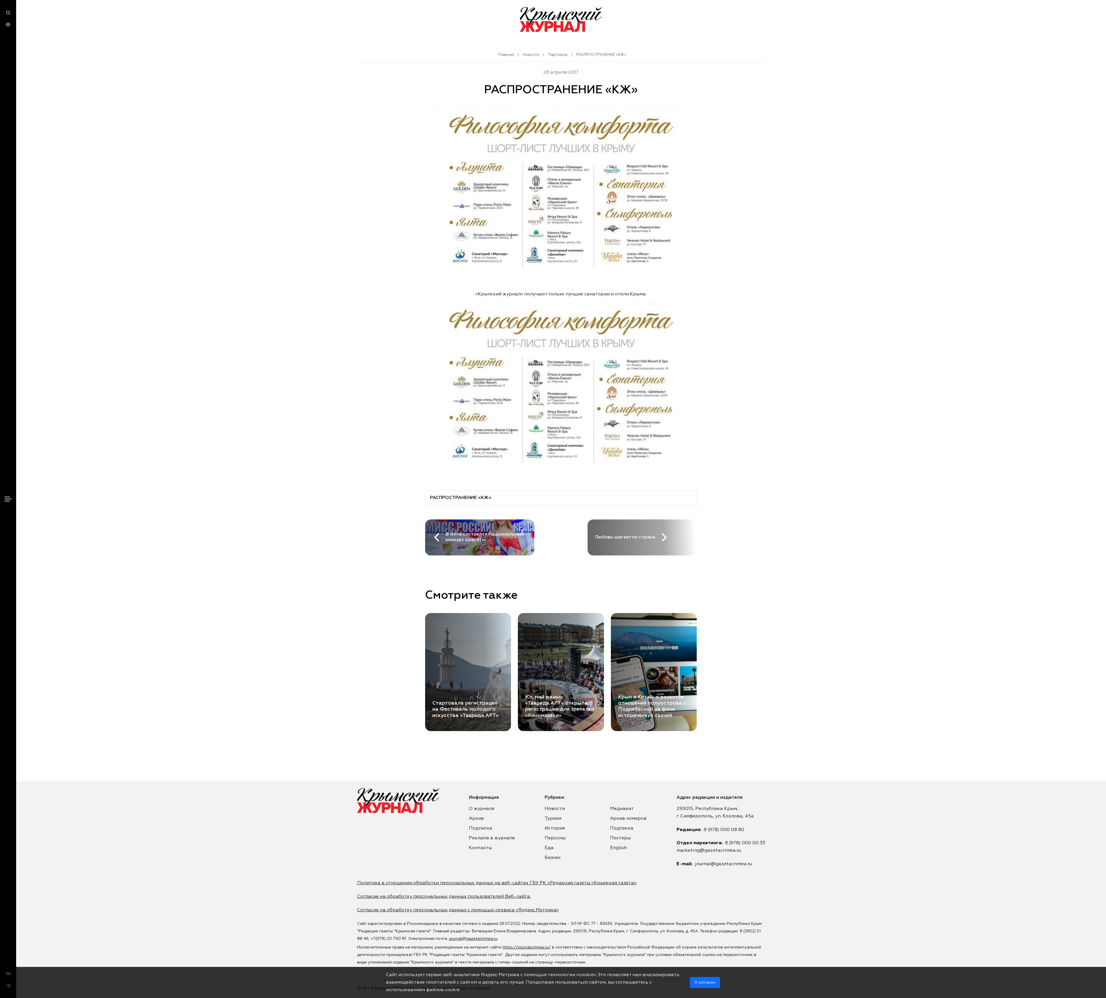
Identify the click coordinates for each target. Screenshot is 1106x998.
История (555, 828)
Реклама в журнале (492, 838)
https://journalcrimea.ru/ (526, 947)
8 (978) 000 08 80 (724, 830)
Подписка (480, 828)
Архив (476, 818)
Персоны (555, 838)
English (618, 848)
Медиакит (622, 809)
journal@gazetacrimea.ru (723, 864)
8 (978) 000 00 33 (745, 843)
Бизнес (553, 857)
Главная (506, 55)
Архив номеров (628, 818)
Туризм (553, 818)
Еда (549, 848)
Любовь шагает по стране (625, 537)
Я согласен (704, 982)
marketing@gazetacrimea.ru (709, 850)
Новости (531, 55)
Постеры (620, 838)
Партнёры (557, 55)
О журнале (482, 809)
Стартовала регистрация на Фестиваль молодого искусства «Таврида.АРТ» (465, 709)
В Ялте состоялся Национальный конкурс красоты (485, 537)
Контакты (480, 848)
